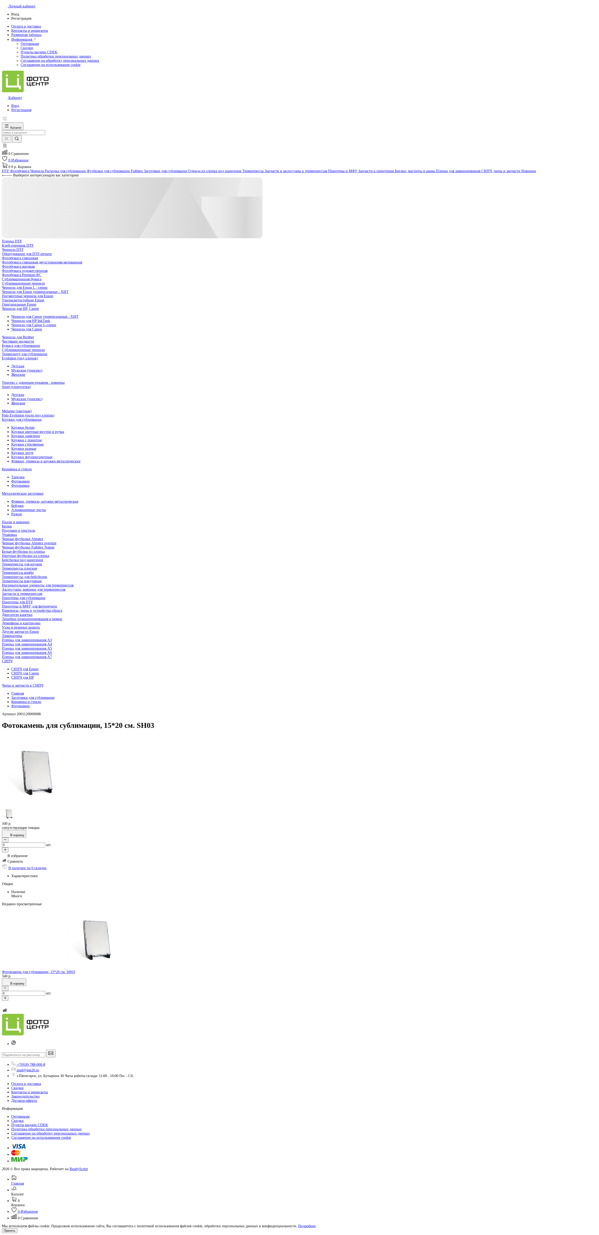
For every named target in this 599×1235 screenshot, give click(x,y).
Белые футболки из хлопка (23, 551)
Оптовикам (30, 44)
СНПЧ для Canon (25, 673)
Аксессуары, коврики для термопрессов (34, 589)
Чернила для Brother (18, 337)
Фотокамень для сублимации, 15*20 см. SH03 (38, 972)
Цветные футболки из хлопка (25, 556)
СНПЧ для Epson (24, 669)
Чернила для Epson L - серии (24, 288)
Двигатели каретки (17, 615)
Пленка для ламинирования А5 (27, 648)
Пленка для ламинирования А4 (27, 644)
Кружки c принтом (26, 440)
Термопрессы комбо (18, 573)
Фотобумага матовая (18, 266)
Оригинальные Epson (19, 304)
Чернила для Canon (26, 329)
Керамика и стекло (17, 469)
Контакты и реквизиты (29, 1092)
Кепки (7, 526)
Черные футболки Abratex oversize (29, 543)
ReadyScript (78, 1169)
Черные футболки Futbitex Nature (28, 547)
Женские (18, 375)
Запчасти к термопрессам (22, 594)
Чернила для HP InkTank (30, 321)
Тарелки (18, 477)
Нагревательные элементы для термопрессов (38, 585)
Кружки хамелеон (25, 436)
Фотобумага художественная (24, 271)
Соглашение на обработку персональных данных (60, 60)
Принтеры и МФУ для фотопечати (29, 606)
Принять (9, 1230)
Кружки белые (23, 427)
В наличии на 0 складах (27, 868)
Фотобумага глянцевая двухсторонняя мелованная (42, 262)
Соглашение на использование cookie (50, 65)
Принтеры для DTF (17, 602)
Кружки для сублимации (22, 419)
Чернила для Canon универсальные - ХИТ (44, 317)
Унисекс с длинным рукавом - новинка (33, 383)
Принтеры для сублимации (23, 598)
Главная (17, 693)
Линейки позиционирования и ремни (32, 619)
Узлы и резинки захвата (21, 627)
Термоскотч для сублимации (24, 354)
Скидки (27, 48)
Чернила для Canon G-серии (33, 325)
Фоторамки (20, 485)
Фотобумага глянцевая (20, 258)
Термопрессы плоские (19, 568)
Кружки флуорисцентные (31, 457)
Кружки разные (23, 449)
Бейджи (17, 506)
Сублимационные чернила (23, 283)
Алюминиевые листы (28, 510)
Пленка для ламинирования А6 (27, 653)
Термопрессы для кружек (22, 564)
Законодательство (25, 1096)
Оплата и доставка (26, 1084)
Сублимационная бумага (21, 279)
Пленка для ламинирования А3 (27, 640)
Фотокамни (20, 481)
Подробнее (307, 1226)
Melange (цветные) (17, 411)
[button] (4, 147)
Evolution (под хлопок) (20, 358)
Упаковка (9, 535)
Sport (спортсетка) (16, 387)
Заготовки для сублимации (33, 698)
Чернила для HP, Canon (20, 309)
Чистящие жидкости (18, 341)
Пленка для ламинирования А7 (27, 657)
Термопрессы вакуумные (22, 581)
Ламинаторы (12, 636)
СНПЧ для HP (22, 677)
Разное (16, 514)
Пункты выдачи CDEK (39, 52)
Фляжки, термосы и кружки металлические (45, 461)
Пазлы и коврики (15, 522)
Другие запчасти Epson (20, 632)
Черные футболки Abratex (22, 539)
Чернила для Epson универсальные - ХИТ (35, 292)
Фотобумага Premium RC (21, 275)
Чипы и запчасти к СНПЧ (22, 685)
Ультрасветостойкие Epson (23, 300)
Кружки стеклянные (27, 444)
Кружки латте (22, 453)
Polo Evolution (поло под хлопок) (28, 415)
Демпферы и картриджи (21, 623)
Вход (15, 106)
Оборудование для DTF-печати (27, 254)
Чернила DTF (13, 250)
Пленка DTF (12, 241)
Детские (17, 366)
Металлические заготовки (23, 493)
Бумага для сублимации (21, 346)
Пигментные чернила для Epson (27, 296)
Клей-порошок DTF (18, 245)
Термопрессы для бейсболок (24, 577)
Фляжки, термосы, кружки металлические (44, 501)
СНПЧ (7, 661)
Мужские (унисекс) (26, 370)
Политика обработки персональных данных (56, 56)
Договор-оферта (24, 1101)
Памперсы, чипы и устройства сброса (32, 610)
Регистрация (21, 110)
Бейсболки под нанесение (22, 560)
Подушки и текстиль (18, 530)
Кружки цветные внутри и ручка (37, 432)
